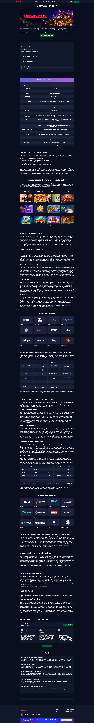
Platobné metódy (24, 54)
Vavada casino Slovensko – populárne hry (29, 51)
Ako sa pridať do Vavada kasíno (27, 49)
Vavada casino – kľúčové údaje (27, 46)
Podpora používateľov (25, 66)
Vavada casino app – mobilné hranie (28, 61)
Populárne (26, 191)
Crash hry (53, 191)
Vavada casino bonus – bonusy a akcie (29, 56)
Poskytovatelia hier (25, 58)
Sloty (67, 191)
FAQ (22, 71)
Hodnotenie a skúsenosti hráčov (27, 68)
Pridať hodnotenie (68, 624)
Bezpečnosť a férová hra (26, 63)
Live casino (39, 191)
